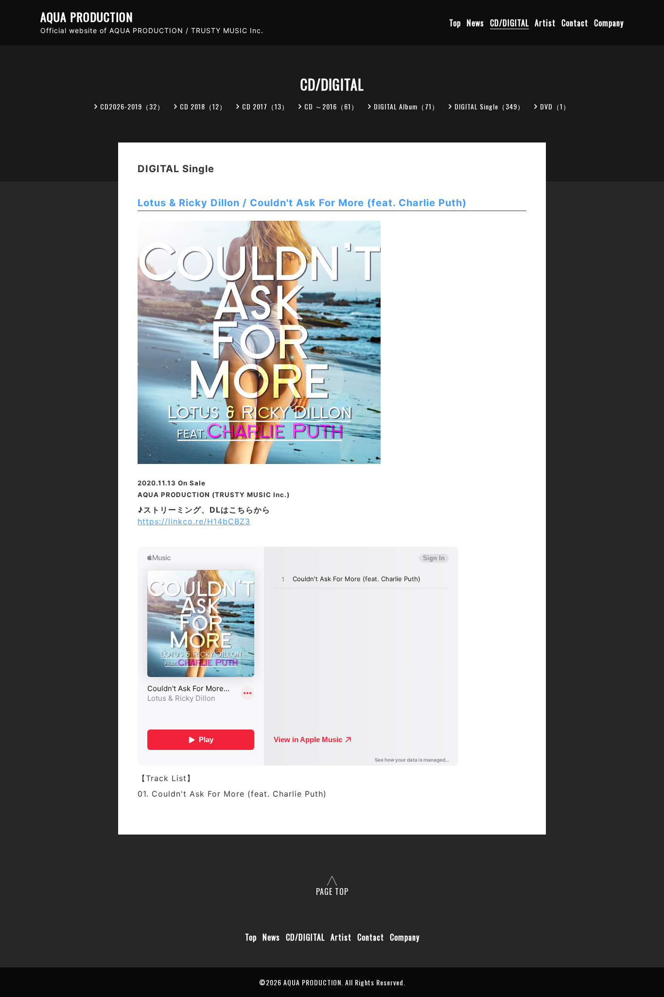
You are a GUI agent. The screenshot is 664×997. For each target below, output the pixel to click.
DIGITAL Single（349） (489, 106)
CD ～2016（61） (331, 106)
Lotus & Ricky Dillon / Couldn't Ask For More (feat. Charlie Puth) (302, 203)
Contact (574, 23)
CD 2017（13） (265, 106)
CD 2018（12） (203, 106)
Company (609, 23)
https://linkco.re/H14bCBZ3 (194, 521)
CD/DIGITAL (509, 23)
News (475, 23)
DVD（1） (555, 106)
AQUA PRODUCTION (86, 17)
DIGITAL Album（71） (406, 106)
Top (455, 23)
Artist (545, 23)
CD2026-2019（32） (132, 106)
